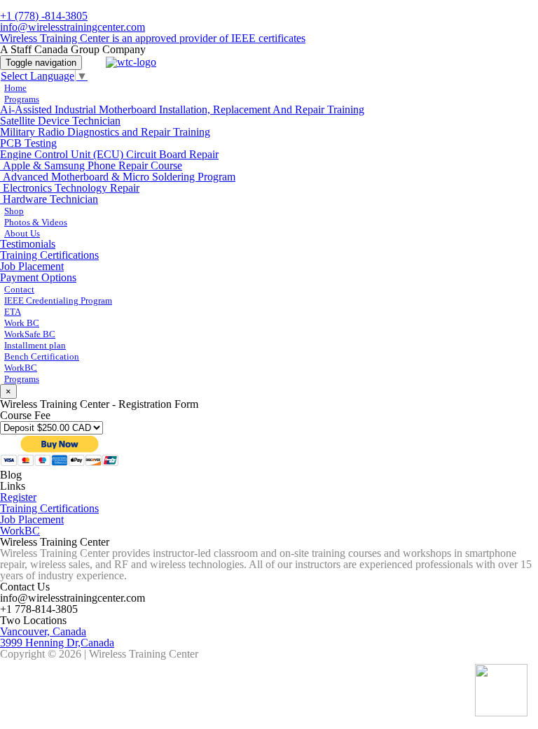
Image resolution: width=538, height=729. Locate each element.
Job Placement (32, 266)
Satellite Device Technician (60, 121)
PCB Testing (28, 143)
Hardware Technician (49, 199)
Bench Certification (41, 356)
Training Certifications (49, 255)
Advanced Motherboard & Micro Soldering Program (117, 177)
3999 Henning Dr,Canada (57, 643)
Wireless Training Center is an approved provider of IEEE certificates (152, 38)
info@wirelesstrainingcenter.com (72, 27)
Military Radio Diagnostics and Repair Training (105, 132)
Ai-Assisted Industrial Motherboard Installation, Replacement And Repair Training (182, 109)
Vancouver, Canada (43, 631)
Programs (21, 99)
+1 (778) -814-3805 (44, 16)
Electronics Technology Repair (69, 188)
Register (18, 497)
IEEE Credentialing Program (58, 300)
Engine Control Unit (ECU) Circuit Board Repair (109, 154)
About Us (22, 233)
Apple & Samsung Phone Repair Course (91, 165)
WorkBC (20, 531)
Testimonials (27, 244)
